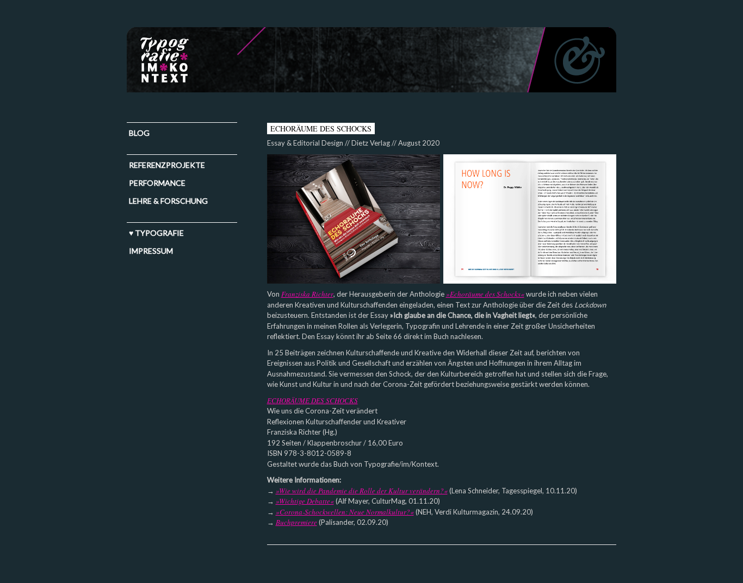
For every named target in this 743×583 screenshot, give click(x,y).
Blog (139, 132)
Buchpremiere (296, 522)
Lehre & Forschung (168, 200)
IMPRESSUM (151, 250)
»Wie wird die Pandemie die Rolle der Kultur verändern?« (362, 491)
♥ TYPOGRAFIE (156, 232)
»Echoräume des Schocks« (485, 294)
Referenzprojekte (167, 165)
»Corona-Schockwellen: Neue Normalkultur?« (345, 512)
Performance (157, 182)
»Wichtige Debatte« (305, 501)
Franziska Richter (307, 294)
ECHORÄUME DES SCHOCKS (312, 400)
